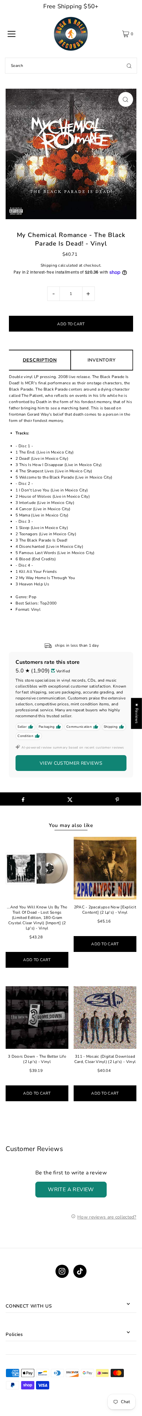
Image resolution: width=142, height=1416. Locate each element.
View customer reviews (71, 763)
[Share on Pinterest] (117, 799)
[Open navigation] (11, 34)
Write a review (71, 1189)
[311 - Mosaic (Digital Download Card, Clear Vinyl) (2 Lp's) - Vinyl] (105, 1017)
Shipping (49, 265)
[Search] (129, 66)
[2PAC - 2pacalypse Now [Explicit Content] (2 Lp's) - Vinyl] (105, 868)
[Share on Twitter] (70, 799)
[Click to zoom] (125, 99)
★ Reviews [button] (136, 713)
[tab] (74, 433)
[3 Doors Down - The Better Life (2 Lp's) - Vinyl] (37, 1017)
